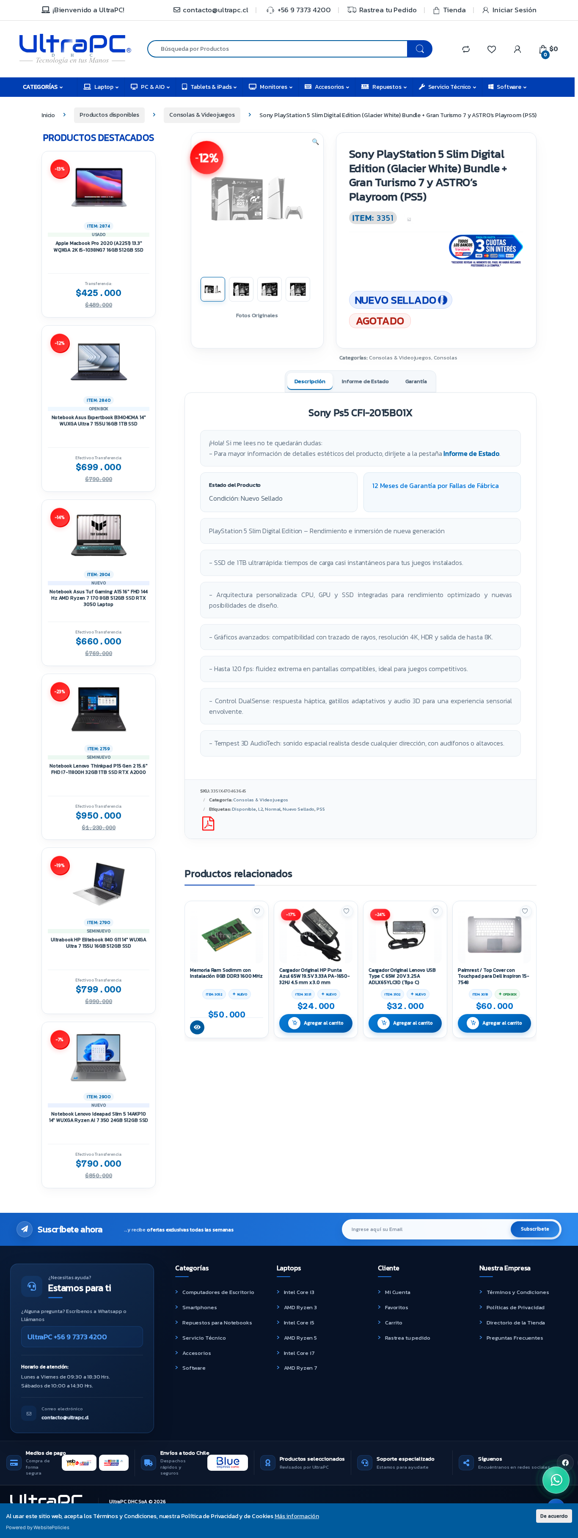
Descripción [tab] (310, 381)
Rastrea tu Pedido (388, 10)
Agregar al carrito (323, 1023)
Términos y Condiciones (518, 1292)
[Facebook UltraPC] (565, 1462)
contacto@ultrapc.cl (215, 10)
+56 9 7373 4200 (304, 10)
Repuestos (387, 86)
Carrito (393, 1323)
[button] (315, 142)
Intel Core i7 (299, 1353)
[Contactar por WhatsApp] (556, 1480)
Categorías (40, 86)
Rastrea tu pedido (407, 1338)
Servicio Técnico (449, 86)
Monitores (273, 86)
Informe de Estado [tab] (365, 381)
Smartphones (199, 1307)
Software (509, 86)
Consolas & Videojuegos (202, 114)
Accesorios (329, 86)
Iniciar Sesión (515, 10)
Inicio (48, 114)
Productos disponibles (109, 114)
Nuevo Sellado (298, 809)
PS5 (321, 809)
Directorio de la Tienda (516, 1323)
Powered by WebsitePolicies (37, 1527)
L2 (260, 809)
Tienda (454, 10)
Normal (273, 809)
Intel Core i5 (299, 1323)
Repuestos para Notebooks (217, 1323)
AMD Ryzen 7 (300, 1368)
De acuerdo (554, 1516)
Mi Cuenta (397, 1292)
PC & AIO (153, 86)
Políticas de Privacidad (516, 1307)
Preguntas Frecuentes (515, 1338)
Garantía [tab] (416, 381)
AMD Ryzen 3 (300, 1307)
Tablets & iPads (211, 86)
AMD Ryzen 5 (300, 1338)
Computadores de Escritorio (218, 1292)
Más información (297, 1516)
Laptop (103, 86)
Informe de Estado (471, 453)
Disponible (244, 809)
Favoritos (396, 1307)
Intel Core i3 (299, 1292)
